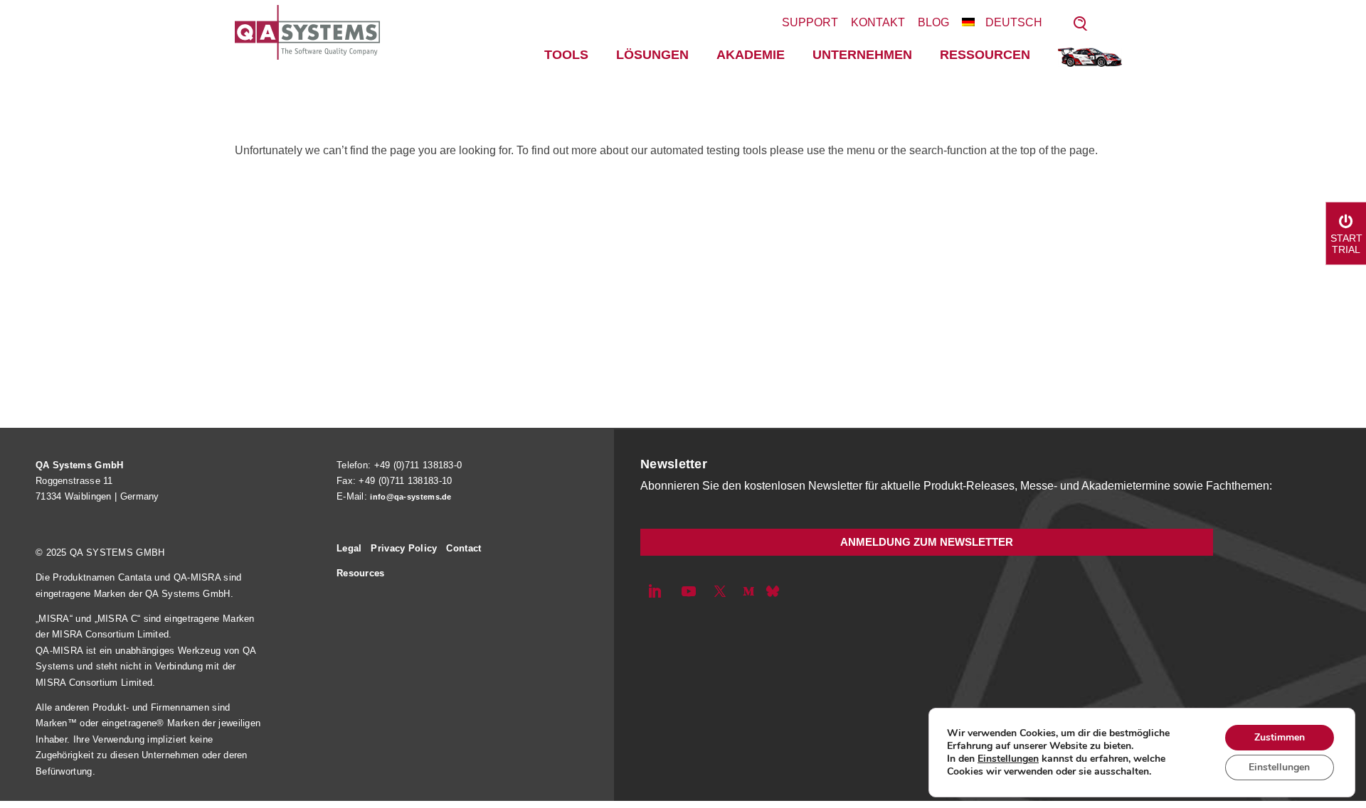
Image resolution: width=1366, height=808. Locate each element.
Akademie (750, 55)
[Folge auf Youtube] (688, 591)
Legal (349, 548)
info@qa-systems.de (410, 496)
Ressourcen (985, 55)
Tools (566, 55)
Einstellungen (1008, 759)
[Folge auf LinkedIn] (654, 591)
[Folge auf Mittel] (748, 591)
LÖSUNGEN (652, 55)
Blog (933, 22)
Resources (361, 573)
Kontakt (878, 22)
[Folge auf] (773, 591)
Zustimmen (1279, 737)
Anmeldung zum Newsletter (926, 542)
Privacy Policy (404, 548)
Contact (463, 548)
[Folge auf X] (720, 591)
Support (810, 22)
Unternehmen (862, 55)
